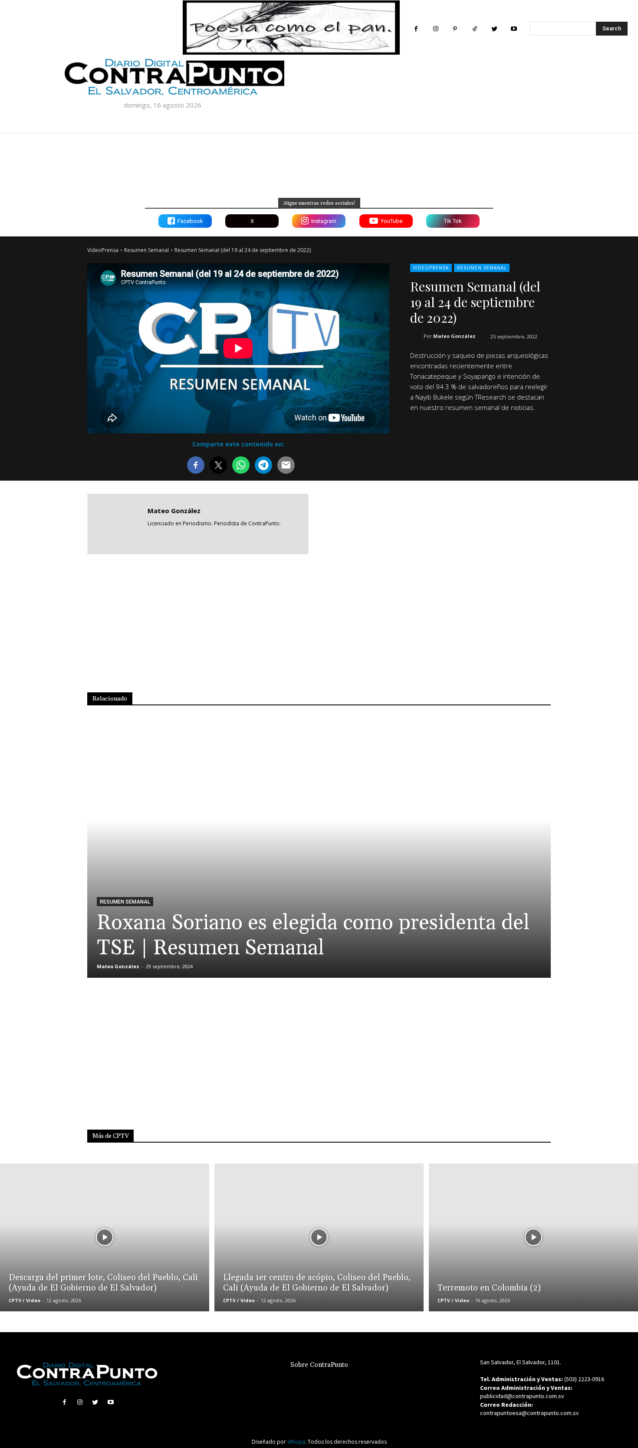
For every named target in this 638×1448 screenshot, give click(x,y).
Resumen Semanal (146, 250)
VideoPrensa (102, 250)
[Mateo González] (117, 524)
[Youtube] (513, 28)
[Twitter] (494, 28)
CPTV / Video (24, 1300)
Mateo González (454, 336)
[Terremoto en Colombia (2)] (533, 1237)
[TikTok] (474, 28)
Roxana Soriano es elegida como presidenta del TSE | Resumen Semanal (313, 935)
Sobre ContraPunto (319, 1365)
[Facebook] (416, 28)
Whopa (296, 1441)
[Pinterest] (455, 28)
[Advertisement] (470, 523)
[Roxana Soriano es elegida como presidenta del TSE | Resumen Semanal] (319, 852)
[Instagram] (435, 28)
